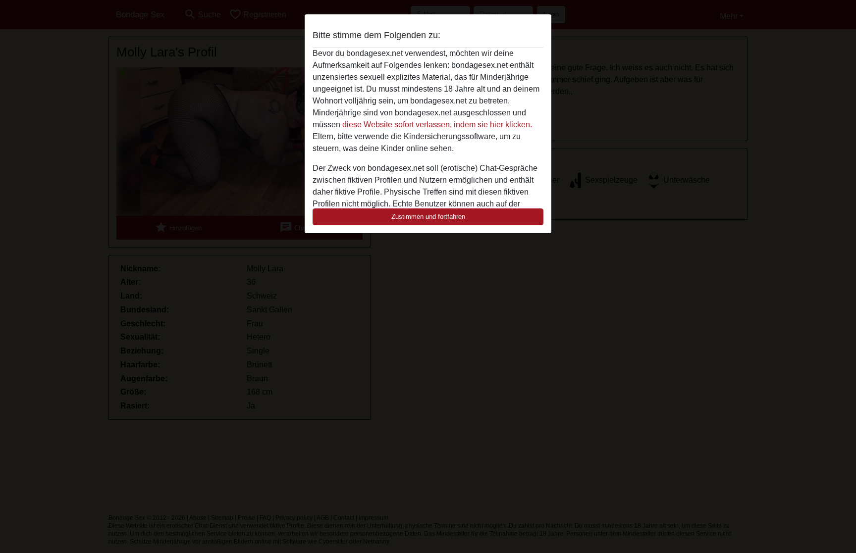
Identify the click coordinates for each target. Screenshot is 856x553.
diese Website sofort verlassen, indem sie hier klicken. (437, 124)
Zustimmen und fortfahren (428, 216)
